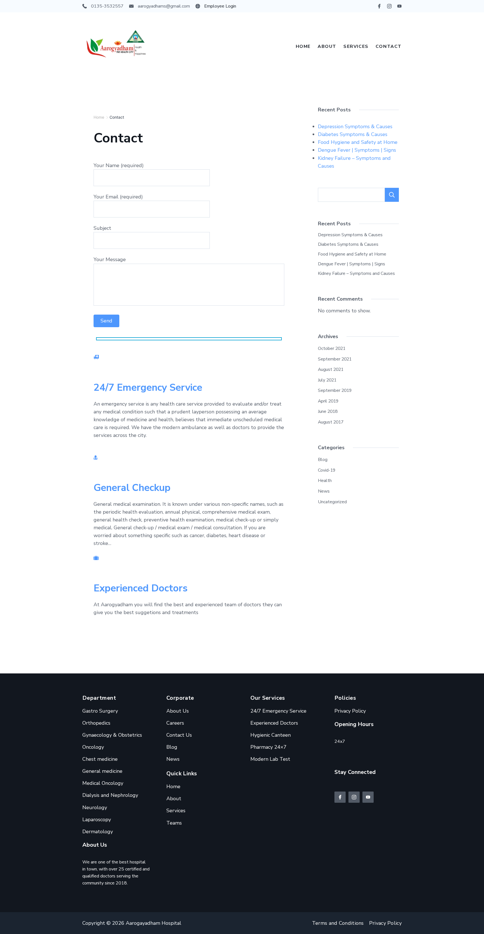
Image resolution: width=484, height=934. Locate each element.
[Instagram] (389, 6)
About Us (177, 711)
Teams (174, 823)
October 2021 (331, 348)
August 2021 (330, 369)
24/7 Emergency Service (148, 387)
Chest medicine (100, 759)
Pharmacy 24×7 (268, 747)
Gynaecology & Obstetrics (112, 735)
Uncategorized (332, 502)
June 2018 (328, 411)
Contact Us (179, 735)
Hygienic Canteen (270, 735)
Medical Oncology (102, 783)
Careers (175, 723)
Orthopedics (96, 723)
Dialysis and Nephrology (110, 795)
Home (303, 46)
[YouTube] (399, 6)
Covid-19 (326, 470)
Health (325, 480)
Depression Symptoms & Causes (355, 126)
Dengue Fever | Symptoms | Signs (357, 150)
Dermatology (97, 831)
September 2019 (335, 390)
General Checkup (132, 487)
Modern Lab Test (270, 759)
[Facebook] (379, 6)
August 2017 (330, 422)
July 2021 (327, 380)
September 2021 (335, 359)
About (327, 46)
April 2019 (328, 401)
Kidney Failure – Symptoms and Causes (356, 273)
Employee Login (220, 6)
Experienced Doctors (141, 588)
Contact (389, 46)
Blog (322, 460)
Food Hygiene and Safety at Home (357, 142)
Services (356, 46)
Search (392, 195)
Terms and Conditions (338, 923)
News (324, 491)
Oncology (93, 747)
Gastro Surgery (100, 711)
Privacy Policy (350, 711)
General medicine (102, 771)
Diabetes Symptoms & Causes (352, 134)
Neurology (94, 807)
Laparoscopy (96, 819)
